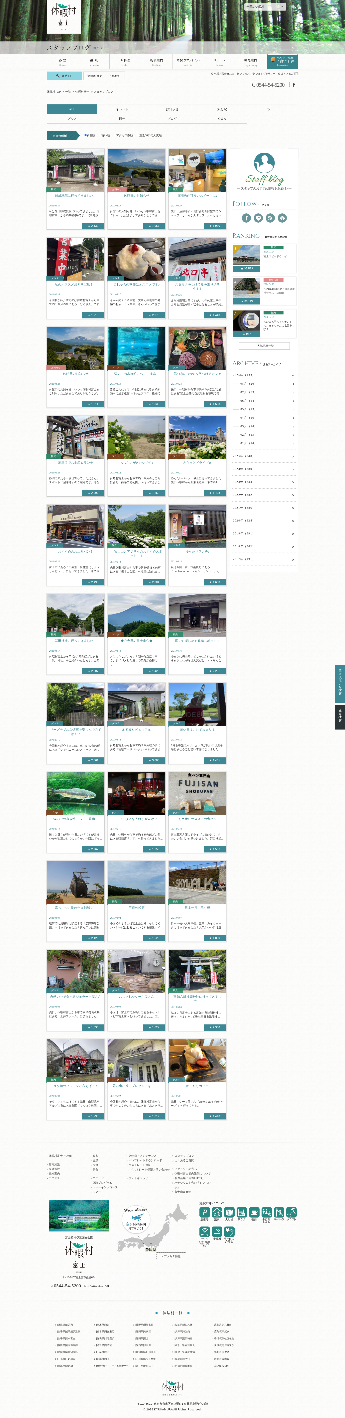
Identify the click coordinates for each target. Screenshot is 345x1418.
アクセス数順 (124, 135)
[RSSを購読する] (270, 218)
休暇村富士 (82, 91)
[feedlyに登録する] (282, 218)
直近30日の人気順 (150, 135)
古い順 (105, 135)
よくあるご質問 (289, 73)
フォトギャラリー (265, 73)
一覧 (68, 91)
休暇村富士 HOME (224, 73)
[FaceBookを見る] (246, 218)
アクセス (245, 73)
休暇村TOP (54, 91)
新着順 (91, 135)
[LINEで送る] (258, 218)
